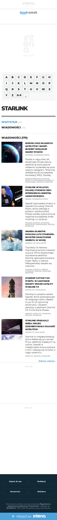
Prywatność (33, 506)
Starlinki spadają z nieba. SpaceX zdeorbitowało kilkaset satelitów (40, 325)
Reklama (41, 491)
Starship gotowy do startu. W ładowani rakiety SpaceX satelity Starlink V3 (39, 282)
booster (29, 273)
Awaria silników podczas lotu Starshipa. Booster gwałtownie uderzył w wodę (40, 235)
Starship (29, 271)
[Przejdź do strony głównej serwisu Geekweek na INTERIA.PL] (28, 13)
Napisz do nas (15, 481)
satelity (29, 180)
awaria (28, 270)
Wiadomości (11, 127)
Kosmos (45, 179)
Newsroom (15, 491)
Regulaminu (45, 504)
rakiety (28, 314)
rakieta (37, 270)
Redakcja (41, 481)
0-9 (19, 95)
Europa (36, 223)
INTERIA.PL (11, 508)
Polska (28, 223)
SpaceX (40, 182)
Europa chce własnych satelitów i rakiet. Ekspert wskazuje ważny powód (39, 147)
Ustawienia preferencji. (18, 506)
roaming (45, 223)
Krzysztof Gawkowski (36, 224)
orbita (45, 270)
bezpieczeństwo (33, 179)
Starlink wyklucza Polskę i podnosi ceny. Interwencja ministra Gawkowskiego (38, 191)
